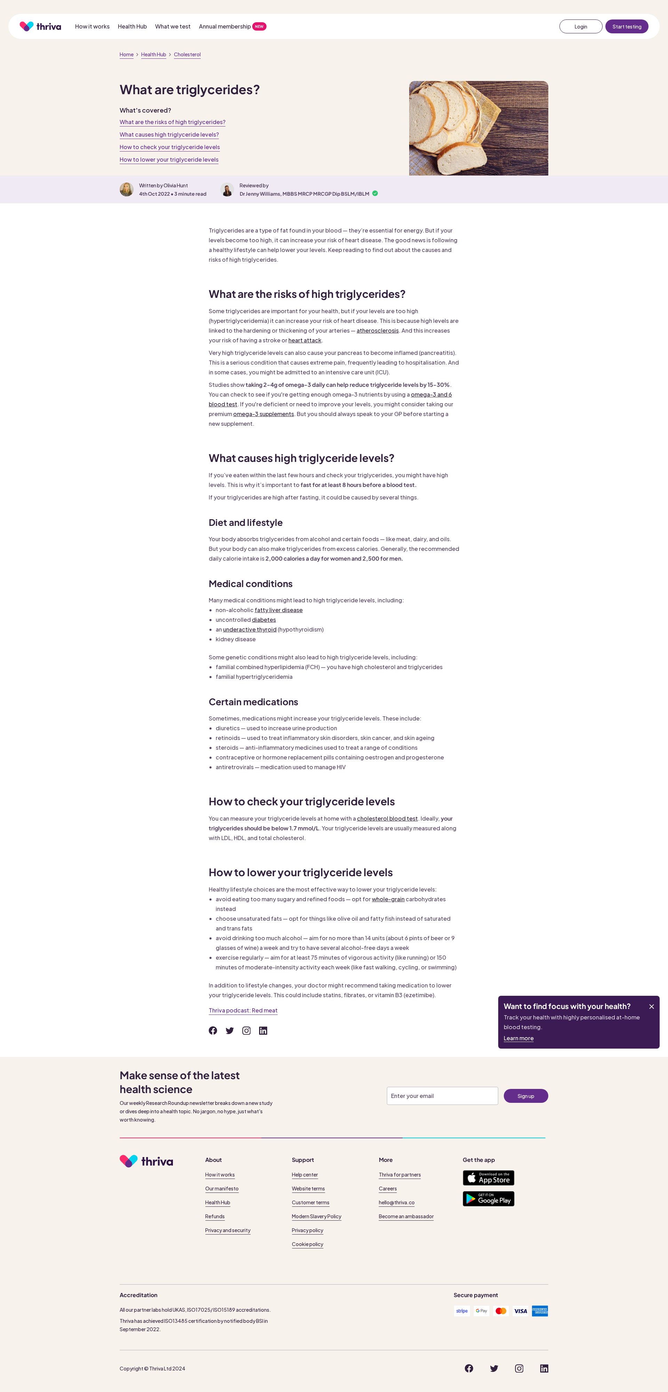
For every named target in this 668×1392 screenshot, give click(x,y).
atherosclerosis (378, 330)
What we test (173, 26)
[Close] (651, 1006)
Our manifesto (222, 1188)
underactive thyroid (250, 629)
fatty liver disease (279, 609)
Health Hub (132, 26)
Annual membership (225, 26)
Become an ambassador (406, 1216)
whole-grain (388, 899)
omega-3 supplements (263, 413)
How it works (92, 26)
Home (127, 54)
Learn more (519, 1038)
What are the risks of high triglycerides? (172, 121)
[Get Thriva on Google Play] (489, 1198)
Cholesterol (187, 54)
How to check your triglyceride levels (170, 146)
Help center (305, 1174)
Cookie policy (307, 1244)
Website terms (308, 1188)
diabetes (264, 619)
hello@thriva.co (397, 1202)
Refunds (215, 1216)
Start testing (627, 26)
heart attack (304, 340)
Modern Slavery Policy (316, 1216)
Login (581, 26)
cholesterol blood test (387, 818)
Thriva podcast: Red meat (243, 1010)
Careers (388, 1188)
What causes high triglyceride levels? (169, 134)
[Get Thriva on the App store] (489, 1178)
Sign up (526, 1096)
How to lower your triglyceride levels (169, 159)
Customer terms (310, 1202)
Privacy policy (307, 1230)
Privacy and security (227, 1230)
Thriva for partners (400, 1174)
